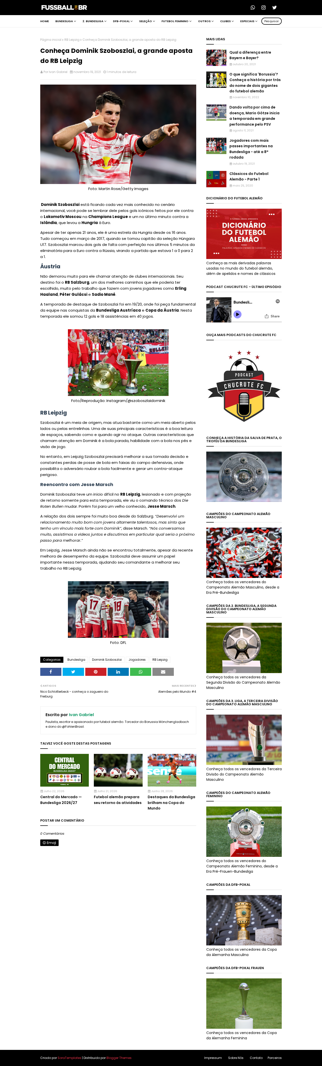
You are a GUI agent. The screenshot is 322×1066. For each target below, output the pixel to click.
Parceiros (275, 1058)
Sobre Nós (236, 1058)
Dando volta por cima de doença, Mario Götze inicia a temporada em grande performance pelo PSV (254, 116)
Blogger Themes (119, 1058)
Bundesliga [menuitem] (64, 21)
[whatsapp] (254, 7)
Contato (256, 1058)
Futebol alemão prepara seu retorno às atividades (118, 799)
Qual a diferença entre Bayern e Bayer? (250, 55)
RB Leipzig (71, 40)
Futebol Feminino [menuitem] (175, 21)
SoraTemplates (69, 1058)
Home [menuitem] (44, 21)
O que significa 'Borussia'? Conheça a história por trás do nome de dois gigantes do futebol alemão (255, 83)
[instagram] (265, 7)
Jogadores (137, 659)
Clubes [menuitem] (225, 21)
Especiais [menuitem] (247, 21)
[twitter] (276, 7)
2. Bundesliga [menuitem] (93, 21)
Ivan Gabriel (58, 72)
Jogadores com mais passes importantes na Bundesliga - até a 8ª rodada (251, 149)
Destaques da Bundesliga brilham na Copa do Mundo (171, 802)
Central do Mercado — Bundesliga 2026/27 (61, 799)
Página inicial (50, 40)
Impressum (213, 1058)
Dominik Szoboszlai (107, 659)
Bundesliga (76, 659)
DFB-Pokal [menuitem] (121, 21)
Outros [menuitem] (204, 21)
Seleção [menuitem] (145, 21)
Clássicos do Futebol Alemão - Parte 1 (248, 176)
